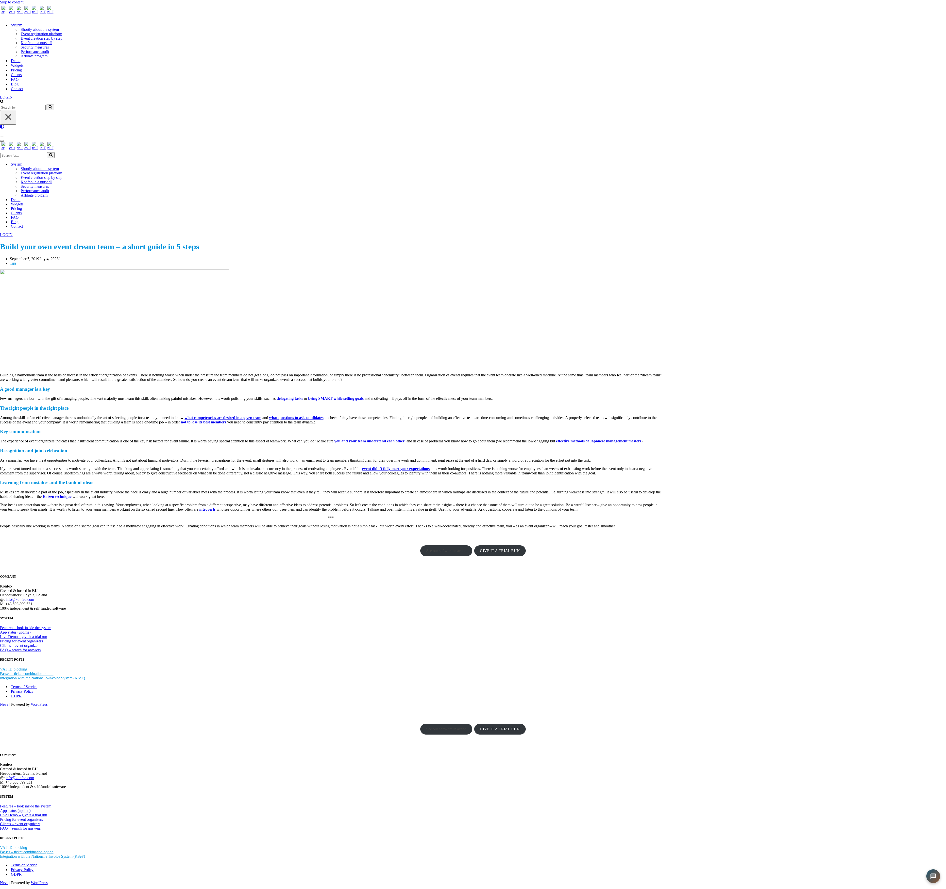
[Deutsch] (19, 12)
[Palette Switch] (473, 127)
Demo (15, 61)
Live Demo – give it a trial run (23, 637)
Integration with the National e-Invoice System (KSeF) (42, 678)
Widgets (17, 65)
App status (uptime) (15, 632)
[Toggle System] (86, 164)
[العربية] (4, 12)
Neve (4, 704)
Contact (17, 89)
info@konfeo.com (20, 599)
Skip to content (11, 2)
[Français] (34, 12)
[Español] (27, 12)
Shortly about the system (40, 29)
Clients (16, 75)
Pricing (16, 70)
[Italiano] (42, 12)
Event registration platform (41, 34)
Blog (14, 84)
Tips (13, 263)
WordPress (39, 704)
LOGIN (6, 97)
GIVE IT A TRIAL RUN (500, 551)
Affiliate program (34, 56)
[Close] (8, 117)
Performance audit (35, 52)
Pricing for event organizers (21, 641)
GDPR (16, 696)
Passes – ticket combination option (26, 673)
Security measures (35, 47)
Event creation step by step (41, 38)
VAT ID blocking (13, 669)
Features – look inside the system (25, 628)
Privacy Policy (22, 691)
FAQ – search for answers (20, 650)
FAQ (15, 79)
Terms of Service (24, 687)
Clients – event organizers (20, 645)
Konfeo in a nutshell (36, 43)
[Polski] (49, 12)
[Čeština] (11, 12)
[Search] (2, 102)
